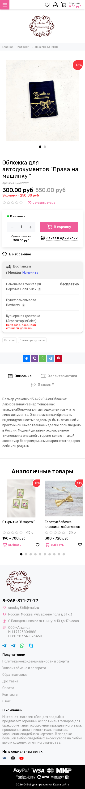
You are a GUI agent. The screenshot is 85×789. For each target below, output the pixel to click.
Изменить (30, 273)
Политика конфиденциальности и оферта (35, 661)
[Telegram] (50, 358)
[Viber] (34, 358)
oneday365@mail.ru (23, 608)
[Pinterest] (58, 358)
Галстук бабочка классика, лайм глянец (62, 524)
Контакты (10, 695)
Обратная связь (14, 675)
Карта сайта (61, 784)
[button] (40, 147)
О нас (6, 701)
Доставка (10, 681)
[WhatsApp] (42, 358)
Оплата (8, 688)
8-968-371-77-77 (20, 600)
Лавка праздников (32, 340)
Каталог (9, 340)
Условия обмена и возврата (24, 668)
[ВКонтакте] (26, 358)
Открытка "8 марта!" (18, 522)
